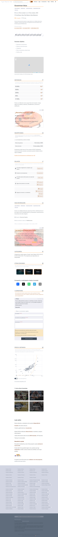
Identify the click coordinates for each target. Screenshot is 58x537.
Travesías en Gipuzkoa (21, 497)
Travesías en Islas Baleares (46, 483)
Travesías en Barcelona (9, 492)
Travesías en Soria (32, 505)
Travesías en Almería (45, 489)
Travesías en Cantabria (9, 481)
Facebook (41, 182)
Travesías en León (9, 500)
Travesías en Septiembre (9, 472)
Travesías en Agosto (45, 470)
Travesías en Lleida (21, 500)
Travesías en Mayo (8, 470)
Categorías (18, 48)
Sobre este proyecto (17, 519)
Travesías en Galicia (33, 483)
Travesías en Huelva (33, 497)
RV (34, 535)
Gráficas (52, 1)
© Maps (36, 72)
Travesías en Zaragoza (45, 508)
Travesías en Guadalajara (9, 497)
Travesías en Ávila (20, 490)
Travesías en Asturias (9, 490)
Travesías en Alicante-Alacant (34, 489)
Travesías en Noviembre (33, 472)
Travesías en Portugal (33, 477)
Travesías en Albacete (21, 489)
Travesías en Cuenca (21, 495)
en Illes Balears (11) (34, 28)
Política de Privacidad (25, 521)
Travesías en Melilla (33, 484)
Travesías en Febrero (21, 469)
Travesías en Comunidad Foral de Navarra (12, 486)
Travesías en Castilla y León (34, 481)
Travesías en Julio (32, 470)
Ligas (39, 1)
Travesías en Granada (45, 495)
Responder (17, 307)
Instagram (40, 184)
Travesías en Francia (21, 477)
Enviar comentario (29, 338)
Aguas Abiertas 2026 (6, 2)
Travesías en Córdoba (9, 495)
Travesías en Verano (33, 474)
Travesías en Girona (33, 495)
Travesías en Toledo (32, 507)
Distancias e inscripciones (21, 44)
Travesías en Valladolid (9, 508)
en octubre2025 (26, 28)
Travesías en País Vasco (22, 486)
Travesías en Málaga (9, 502)
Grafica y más (19, 52)
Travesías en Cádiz (45, 492)
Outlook (41, 196)
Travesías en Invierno (9, 474)
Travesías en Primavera (21, 474)
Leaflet (34, 72)
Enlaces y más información (21, 46)
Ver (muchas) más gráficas (19, 381)
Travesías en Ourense (9, 503)
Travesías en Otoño (44, 474)
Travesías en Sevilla (21, 505)
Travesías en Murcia (33, 502)
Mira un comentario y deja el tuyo (23, 50)
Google (41, 188)
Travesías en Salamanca (45, 503)
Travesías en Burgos (21, 492)
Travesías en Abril (44, 469)
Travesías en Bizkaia (21, 508)
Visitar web (40, 177)
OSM (39, 72)
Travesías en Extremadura (22, 483)
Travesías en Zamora (33, 508)
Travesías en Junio (20, 470)
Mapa (49, 1)
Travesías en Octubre (21, 472)
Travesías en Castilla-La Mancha (23, 481)
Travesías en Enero (8, 469)
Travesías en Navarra (45, 502)
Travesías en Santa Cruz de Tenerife (11, 507)
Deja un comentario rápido (22, 311)
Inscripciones (44, 1)
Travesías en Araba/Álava (10, 489)
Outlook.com (40, 191)
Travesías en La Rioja (9, 484)
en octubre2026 (18, 28)
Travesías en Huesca (45, 497)
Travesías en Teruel (20, 507)
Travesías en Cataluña (45, 481)
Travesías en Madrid (45, 500)
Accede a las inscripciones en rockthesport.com (24, 155)
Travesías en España (9, 477)
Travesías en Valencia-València (46, 507)
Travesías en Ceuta (9, 483)
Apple (41, 193)
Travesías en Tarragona (45, 505)
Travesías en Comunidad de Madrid (23, 484)
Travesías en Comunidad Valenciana (35, 486)
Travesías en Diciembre (45, 472)
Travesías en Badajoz (33, 490)
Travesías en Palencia (21, 503)
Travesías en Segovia (9, 505)
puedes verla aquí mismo (19, 461)
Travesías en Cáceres (33, 492)
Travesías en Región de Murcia (46, 484)
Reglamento (40, 168)
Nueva (36, 1)
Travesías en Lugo (33, 500)
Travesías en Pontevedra (34, 503)
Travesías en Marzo (32, 469)
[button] (29, 65)
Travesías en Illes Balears (46, 490)
